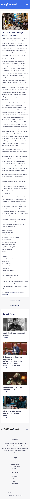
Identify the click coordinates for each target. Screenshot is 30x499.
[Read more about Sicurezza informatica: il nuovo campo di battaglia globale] (15, 402)
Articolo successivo (15, 305)
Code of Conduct (15, 469)
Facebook (15, 476)
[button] (27, 429)
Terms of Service (15, 464)
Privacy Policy (15, 461)
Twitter (15, 481)
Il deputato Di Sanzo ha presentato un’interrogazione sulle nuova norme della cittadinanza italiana (12, 361)
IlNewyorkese (5, 294)
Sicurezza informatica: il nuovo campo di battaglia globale (13, 413)
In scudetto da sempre (13, 292)
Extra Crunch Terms (15, 466)
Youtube (15, 479)
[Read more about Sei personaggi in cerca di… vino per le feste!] (15, 378)
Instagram (15, 483)
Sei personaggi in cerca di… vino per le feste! (14, 388)
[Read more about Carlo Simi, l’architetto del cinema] (15, 324)
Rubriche (4, 35)
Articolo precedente (14, 300)
